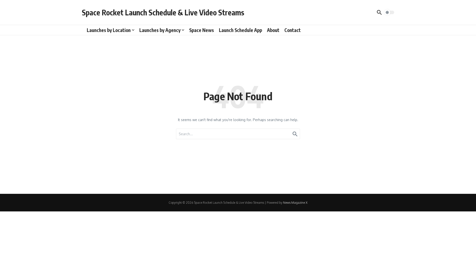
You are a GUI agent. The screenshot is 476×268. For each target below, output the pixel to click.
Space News (201, 30)
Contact (292, 30)
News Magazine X (295, 202)
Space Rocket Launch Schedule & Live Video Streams (163, 12)
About (273, 30)
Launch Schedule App (240, 30)
